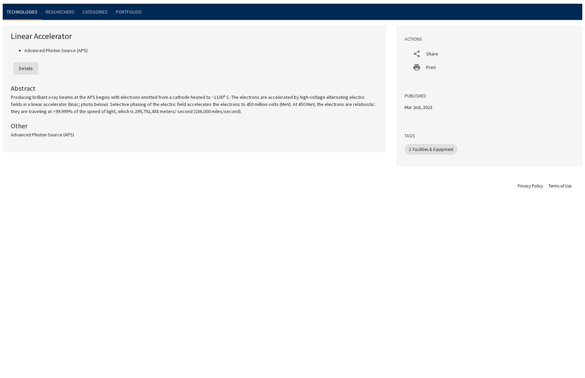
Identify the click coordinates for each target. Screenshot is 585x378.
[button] (489, 54)
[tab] (22, 12)
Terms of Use (559, 185)
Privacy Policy (530, 185)
